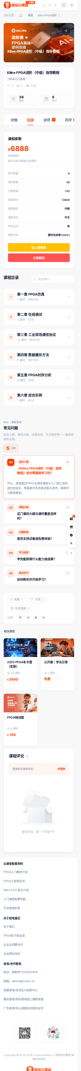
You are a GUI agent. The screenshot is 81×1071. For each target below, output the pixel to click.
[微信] (20, 618)
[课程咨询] (71, 543)
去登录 (61, 769)
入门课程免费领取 (14, 899)
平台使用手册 (11, 908)
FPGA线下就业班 (14, 935)
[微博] (28, 618)
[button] (39, 297)
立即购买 (39, 258)
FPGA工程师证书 (14, 881)
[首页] (20, 15)
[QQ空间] (44, 618)
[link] (20, 664)
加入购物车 (38, 247)
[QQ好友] (36, 618)
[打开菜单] (71, 5)
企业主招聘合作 (13, 944)
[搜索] (49, 5)
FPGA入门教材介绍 (15, 872)
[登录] (63, 5)
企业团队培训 (11, 953)
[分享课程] (66, 30)
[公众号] (71, 535)
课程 (30, 15)
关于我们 (8, 926)
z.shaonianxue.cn (44, 1055)
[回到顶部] (71, 553)
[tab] (14, 119)
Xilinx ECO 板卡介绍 (16, 890)
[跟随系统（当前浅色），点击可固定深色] (44, 5)
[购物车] (71, 527)
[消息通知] (55, 5)
